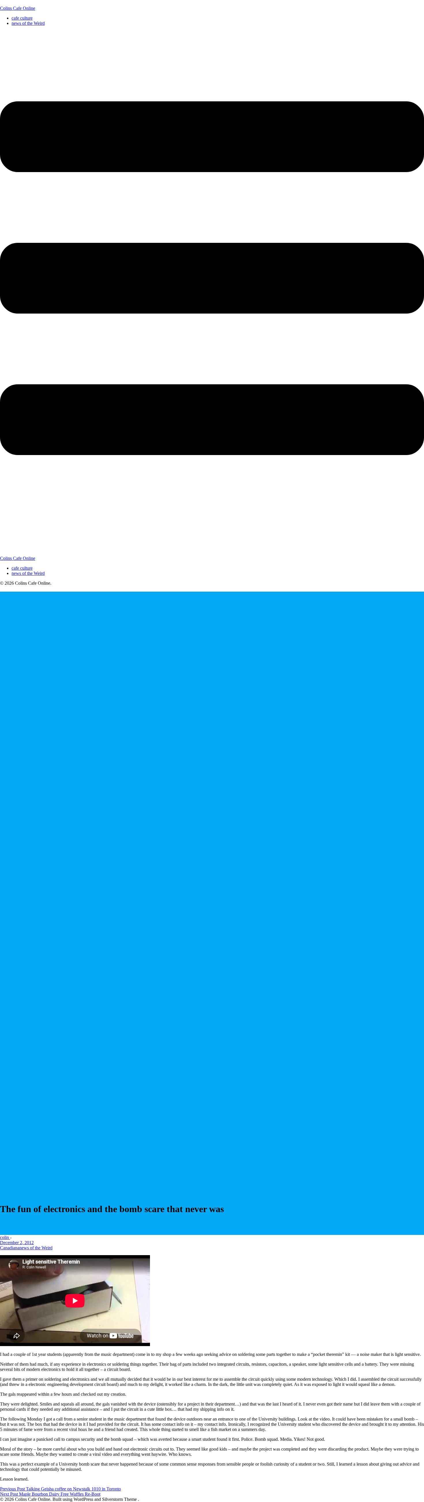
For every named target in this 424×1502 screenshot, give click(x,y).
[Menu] (212, 293)
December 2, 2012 (17, 1242)
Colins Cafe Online (17, 8)
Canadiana (9, 1247)
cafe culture (22, 18)
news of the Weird (28, 23)
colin (5, 1237)
